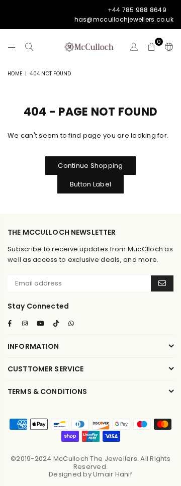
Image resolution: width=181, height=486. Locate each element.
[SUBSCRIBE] (162, 283)
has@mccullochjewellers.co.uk (123, 19)
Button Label (90, 184)
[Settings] (166, 46)
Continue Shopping (90, 165)
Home (15, 73)
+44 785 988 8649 (137, 10)
